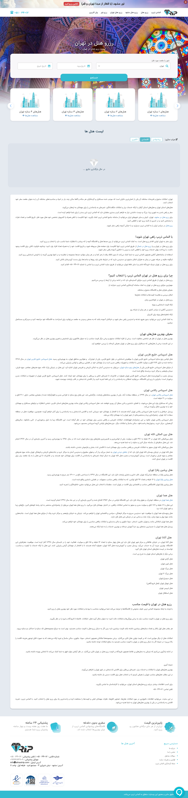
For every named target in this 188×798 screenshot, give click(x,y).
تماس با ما (171, 752)
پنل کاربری (93, 12)
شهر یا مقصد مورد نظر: (160, 60)
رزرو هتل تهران (116, 12)
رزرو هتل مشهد (131, 12)
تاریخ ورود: (86, 60)
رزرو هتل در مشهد (162, 217)
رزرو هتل (144, 12)
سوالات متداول (170, 755)
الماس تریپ (156, 12)
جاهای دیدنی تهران (120, 452)
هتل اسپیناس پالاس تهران (162, 395)
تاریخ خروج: (47, 60)
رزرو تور (104, 12)
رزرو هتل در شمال (144, 246)
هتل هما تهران (167, 500)
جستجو (94, 77)
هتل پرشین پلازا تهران (164, 479)
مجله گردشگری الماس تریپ (165, 763)
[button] (11, 106)
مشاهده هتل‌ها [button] (159, 115)
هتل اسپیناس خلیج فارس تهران (39, 359)
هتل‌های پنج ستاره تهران (129, 367)
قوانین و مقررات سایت (167, 759)
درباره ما (172, 748)
